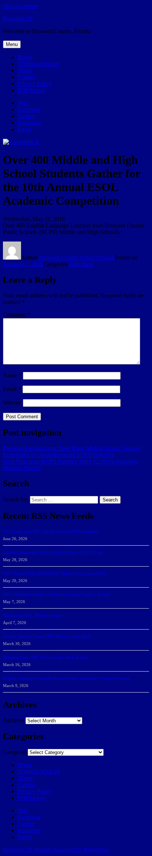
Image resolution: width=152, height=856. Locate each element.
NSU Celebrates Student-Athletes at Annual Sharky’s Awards (56, 594)
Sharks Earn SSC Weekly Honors (32, 615)
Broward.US (18, 18)
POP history (32, 90)
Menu (12, 44)
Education (81, 264)
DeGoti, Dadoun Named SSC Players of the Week (47, 636)
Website (12, 402)
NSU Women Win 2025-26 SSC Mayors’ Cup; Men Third (54, 573)
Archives (13, 720)
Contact (27, 77)
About (25, 70)
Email (12, 389)
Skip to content (20, 6)
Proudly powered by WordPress (71, 849)
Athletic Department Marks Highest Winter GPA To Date (53, 552)
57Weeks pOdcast (39, 64)
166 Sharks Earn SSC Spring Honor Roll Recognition (50, 531)
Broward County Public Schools (77, 257)
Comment (16, 314)
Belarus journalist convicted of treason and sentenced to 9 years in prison (66, 678)
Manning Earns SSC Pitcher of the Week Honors (46, 657)
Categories (15, 752)
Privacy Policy (35, 84)
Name (12, 375)
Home (25, 57)
